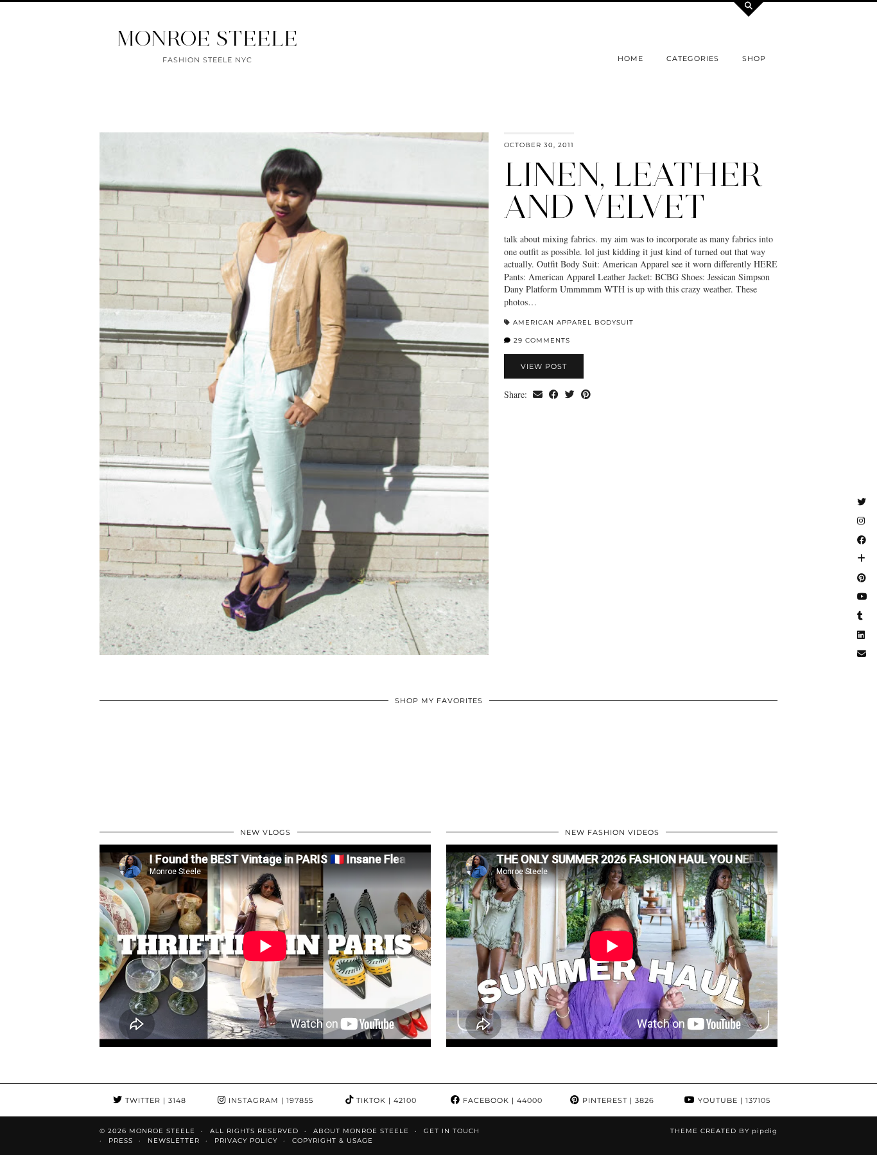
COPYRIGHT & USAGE (332, 1140)
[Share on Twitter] (570, 394)
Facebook (501, 1100)
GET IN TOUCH (452, 1131)
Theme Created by (723, 1131)
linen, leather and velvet (633, 190)
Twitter (154, 1100)
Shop (754, 58)
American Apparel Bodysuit (573, 322)
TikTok (385, 1100)
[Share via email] (538, 394)
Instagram (269, 1100)
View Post (544, 366)
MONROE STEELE (207, 38)
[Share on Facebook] (554, 394)
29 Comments (540, 340)
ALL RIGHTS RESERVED (254, 1131)
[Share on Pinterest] (586, 394)
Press (121, 1140)
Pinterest (617, 1100)
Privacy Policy (245, 1140)
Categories (692, 58)
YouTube (732, 1100)
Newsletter (174, 1140)
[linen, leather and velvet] (294, 393)
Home (630, 58)
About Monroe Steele (361, 1131)
